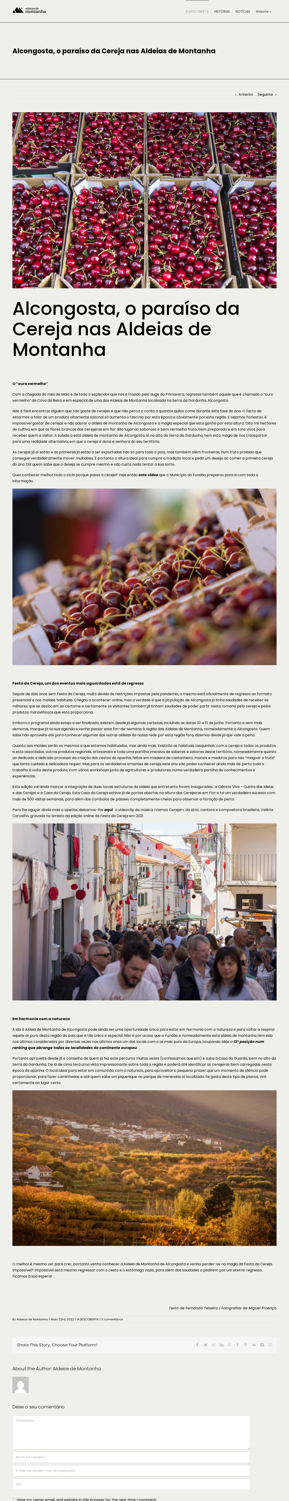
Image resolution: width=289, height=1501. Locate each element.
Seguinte (265, 94)
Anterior (246, 94)
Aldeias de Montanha (32, 1319)
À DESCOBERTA (88, 1319)
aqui (108, 809)
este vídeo (148, 475)
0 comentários (112, 1319)
